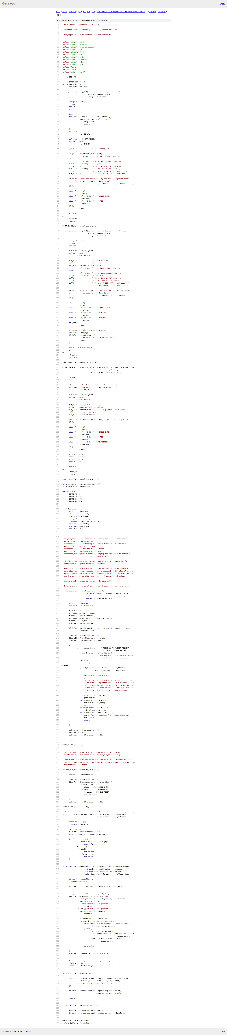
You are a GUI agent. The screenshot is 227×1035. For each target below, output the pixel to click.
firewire (162, 11)
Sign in (222, 4)
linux (58, 11)
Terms (27, 1031)
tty (93, 11)
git (79, 11)
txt (217, 1031)
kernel (72, 11)
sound (152, 11)
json (223, 1031)
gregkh (86, 11)
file (104, 20)
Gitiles (14, 1031)
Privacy (20, 1031)
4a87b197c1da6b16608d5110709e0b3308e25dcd (121, 11)
